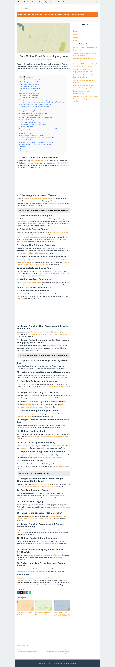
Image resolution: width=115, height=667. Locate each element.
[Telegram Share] (27, 592)
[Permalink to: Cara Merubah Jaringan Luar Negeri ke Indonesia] (43, 605)
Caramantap (25, 645)
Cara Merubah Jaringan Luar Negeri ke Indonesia (43, 613)
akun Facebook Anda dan (61, 163)
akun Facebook (50, 398)
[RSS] (96, 2)
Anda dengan (26, 262)
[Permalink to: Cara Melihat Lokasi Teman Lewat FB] (25, 605)
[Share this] (18, 592)
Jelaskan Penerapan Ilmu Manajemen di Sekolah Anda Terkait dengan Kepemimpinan (62, 614)
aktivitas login (26, 405)
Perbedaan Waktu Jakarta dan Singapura (27, 650)
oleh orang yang (61, 466)
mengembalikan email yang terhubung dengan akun (33, 253)
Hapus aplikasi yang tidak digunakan (28, 455)
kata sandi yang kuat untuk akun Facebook (49, 271)
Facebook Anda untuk (38, 332)
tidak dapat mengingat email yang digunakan (38, 198)
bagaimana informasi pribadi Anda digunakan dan (32, 571)
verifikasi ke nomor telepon (56, 203)
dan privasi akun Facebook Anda (50, 457)
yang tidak (30, 395)
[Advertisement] (43, 181)
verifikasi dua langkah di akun (32, 282)
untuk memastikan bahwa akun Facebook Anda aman (37, 585)
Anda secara (38, 375)
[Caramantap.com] (26, 8)
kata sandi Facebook (37, 161)
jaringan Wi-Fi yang (29, 414)
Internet (75, 28)
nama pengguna (31, 223)
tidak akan (59, 557)
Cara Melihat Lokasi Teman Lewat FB (24, 613)
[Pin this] (24, 592)
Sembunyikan (29, 77)
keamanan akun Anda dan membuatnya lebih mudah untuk (48, 334)
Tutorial (75, 40)
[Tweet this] (21, 592)
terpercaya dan (25, 448)
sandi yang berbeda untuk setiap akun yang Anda (41, 555)
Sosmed (75, 34)
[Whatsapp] (30, 592)
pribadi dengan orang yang (41, 484)
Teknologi (76, 37)
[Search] (96, 14)
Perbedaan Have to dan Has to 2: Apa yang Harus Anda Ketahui (58, 651)
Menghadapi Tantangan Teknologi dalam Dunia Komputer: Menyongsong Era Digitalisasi (85, 98)
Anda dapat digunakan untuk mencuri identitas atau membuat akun (38, 486)
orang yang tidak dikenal (54, 346)
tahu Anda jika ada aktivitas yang (43, 543)
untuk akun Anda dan (51, 285)
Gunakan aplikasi (22, 294)
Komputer (76, 31)
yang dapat (20, 298)
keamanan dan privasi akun (55, 377)
